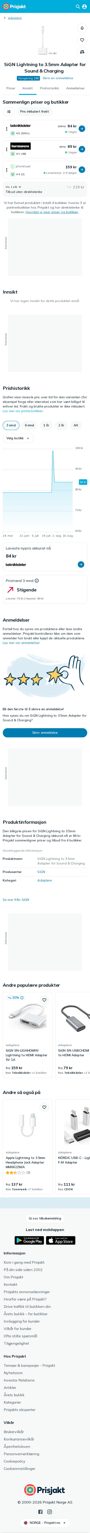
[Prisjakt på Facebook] (40, 1511)
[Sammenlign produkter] (82, 52)
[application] (45, 493)
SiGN (41, 872)
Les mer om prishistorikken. (23, 411)
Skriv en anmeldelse (58, 78)
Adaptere (15, 18)
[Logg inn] (84, 6)
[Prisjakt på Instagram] (49, 1511)
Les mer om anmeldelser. (21, 643)
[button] (82, 28)
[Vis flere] (6, 129)
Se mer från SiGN (16, 900)
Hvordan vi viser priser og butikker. (52, 212)
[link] (27, 1035)
